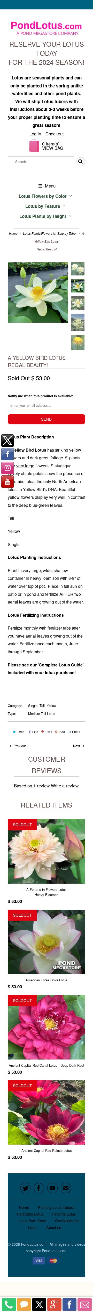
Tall (42, 705)
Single (32, 705)
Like (35, 731)
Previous (19, 745)
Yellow (51, 705)
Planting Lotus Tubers (56, 1207)
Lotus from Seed (32, 1220)
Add (62, 731)
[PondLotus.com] (46, 26)
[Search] (77, 161)
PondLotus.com (34, 1244)
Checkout (54, 133)
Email (76, 731)
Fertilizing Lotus (30, 1214)
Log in (35, 133)
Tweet (21, 731)
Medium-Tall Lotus (41, 713)
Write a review (65, 785)
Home (24, 1207)
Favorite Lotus (64, 1214)
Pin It (48, 731)
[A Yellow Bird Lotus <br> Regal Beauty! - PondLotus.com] (38, 292)
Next (77, 745)
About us (53, 1227)
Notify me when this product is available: (40, 395)
